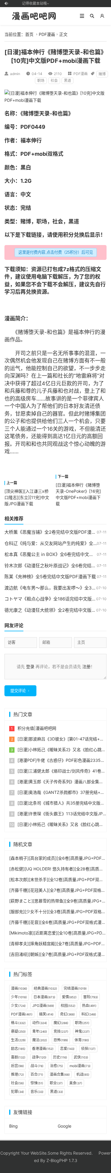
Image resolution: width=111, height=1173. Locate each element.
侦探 (88, 1048)
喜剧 (18, 1057)
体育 (82, 1040)
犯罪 (17, 1091)
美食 (75, 1083)
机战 (82, 1074)
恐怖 (61, 1040)
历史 (60, 1057)
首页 (29, 34)
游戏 (68, 429)
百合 (36, 1074)
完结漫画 (75, 988)
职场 (40, 80)
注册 (86, 666)
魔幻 (61, 1023)
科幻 (88, 1014)
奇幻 (67, 1014)
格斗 (18, 1023)
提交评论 (18, 691)
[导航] (82, 16)
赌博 (102, 74)
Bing (13, 1126)
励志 (18, 1048)
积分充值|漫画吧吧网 (36, 728)
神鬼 (82, 1031)
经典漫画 (45, 988)
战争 (39, 1057)
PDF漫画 (47, 34)
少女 (18, 1005)
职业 (56, 1083)
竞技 (61, 1031)
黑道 (67, 80)
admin (15, 73)
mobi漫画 (80, 1066)
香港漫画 (43, 1048)
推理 (17, 1074)
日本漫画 (44, 997)
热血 (89, 1005)
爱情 (69, 997)
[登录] (102, 16)
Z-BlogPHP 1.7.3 (61, 1160)
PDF (25, 127)
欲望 (68, 368)
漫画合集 (60, 1074)
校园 (68, 1005)
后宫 (17, 1066)
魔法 (39, 1040)
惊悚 (36, 1083)
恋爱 (67, 1048)
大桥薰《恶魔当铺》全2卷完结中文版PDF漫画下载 (54, 532)
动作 (39, 1023)
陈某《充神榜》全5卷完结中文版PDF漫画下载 (50, 576)
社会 (54, 80)
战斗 (37, 1066)
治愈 (56, 1066)
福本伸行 (31, 140)
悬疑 (18, 1031)
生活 (18, 1040)
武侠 (81, 1057)
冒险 (90, 997)
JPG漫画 (43, 1005)
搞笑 (46, 1014)
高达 (57, 436)
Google (64, 1126)
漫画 (9, 318)
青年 (39, 1031)
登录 (30, 666)
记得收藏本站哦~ (34, 3)
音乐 (37, 1091)
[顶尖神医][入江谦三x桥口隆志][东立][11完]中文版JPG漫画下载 (26, 497)
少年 (19, 997)
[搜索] (92, 16)
